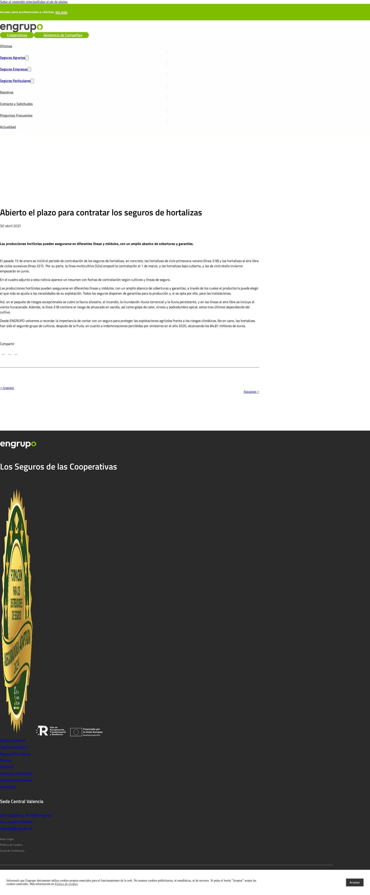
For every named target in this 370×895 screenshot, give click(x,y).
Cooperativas (17, 35)
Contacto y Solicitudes (16, 103)
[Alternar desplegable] (27, 58)
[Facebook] (9, 353)
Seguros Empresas (14, 69)
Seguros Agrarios (12, 57)
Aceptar (354, 882)
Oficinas (6, 46)
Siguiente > (251, 392)
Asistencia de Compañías (62, 35)
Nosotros (6, 92)
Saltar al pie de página (52, 2)
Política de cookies (66, 884)
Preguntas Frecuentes (16, 115)
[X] (3, 353)
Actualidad (8, 126)
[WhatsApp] (16, 353)
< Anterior (7, 388)
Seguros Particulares (15, 80)
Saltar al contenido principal (19, 2)
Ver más (61, 12)
